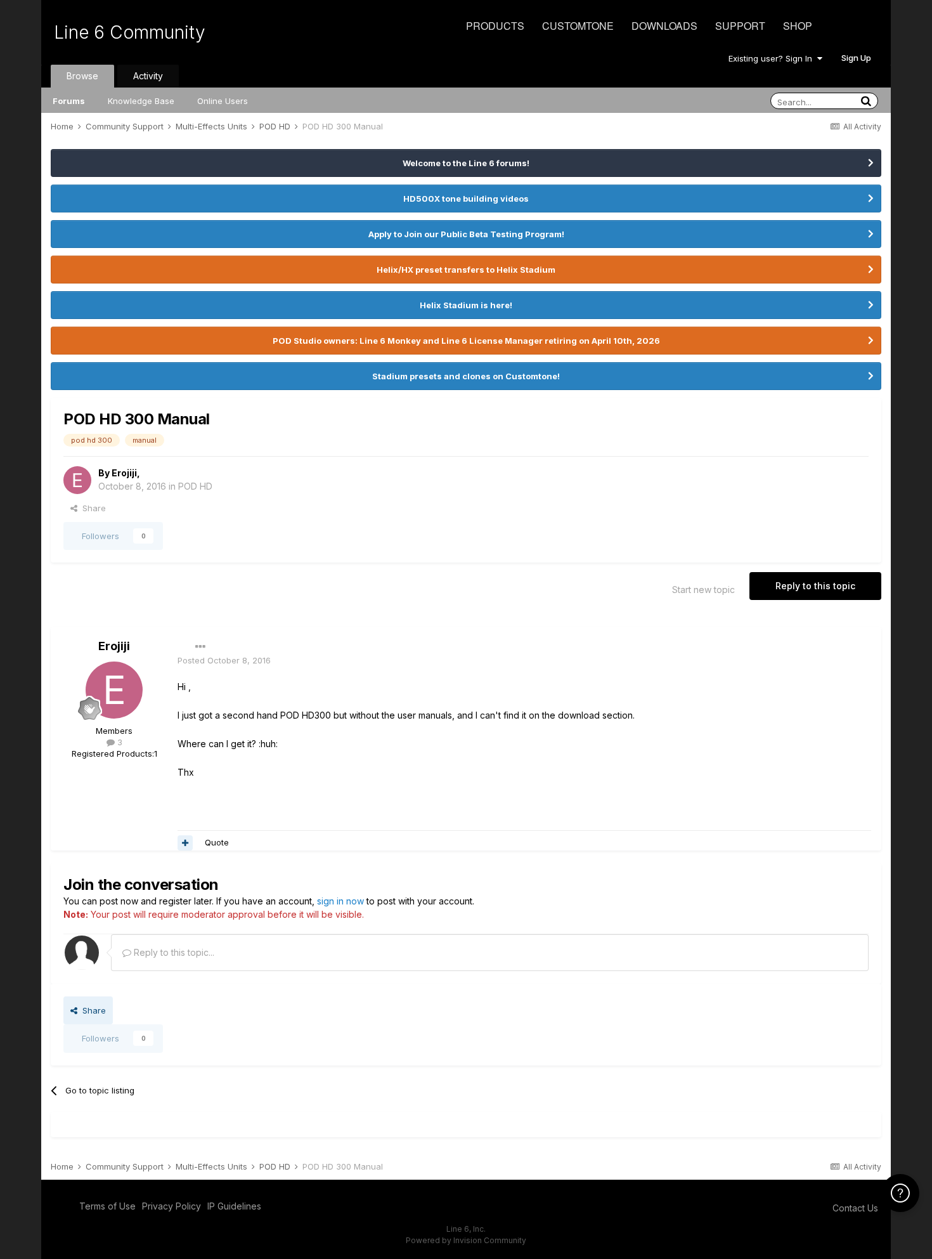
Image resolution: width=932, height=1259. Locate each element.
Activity (148, 75)
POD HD (195, 486)
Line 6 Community (129, 32)
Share (91, 508)
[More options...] (200, 647)
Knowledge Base (141, 101)
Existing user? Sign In (772, 58)
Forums (69, 101)
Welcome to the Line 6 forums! (466, 163)
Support (740, 25)
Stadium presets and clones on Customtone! (466, 376)
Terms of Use (107, 1206)
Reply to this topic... (172, 952)
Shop (797, 25)
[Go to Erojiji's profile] (77, 480)
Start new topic (703, 589)
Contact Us (855, 1208)
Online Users (222, 101)
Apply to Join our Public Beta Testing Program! (466, 234)
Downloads (664, 25)
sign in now (340, 901)
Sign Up (856, 58)
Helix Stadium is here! (466, 305)
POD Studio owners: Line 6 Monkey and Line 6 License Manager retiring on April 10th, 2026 (466, 341)
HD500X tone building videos (466, 198)
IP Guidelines (234, 1206)
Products (495, 25)
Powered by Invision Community (466, 1240)
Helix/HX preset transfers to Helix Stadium (466, 269)
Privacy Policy (171, 1206)
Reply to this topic (815, 585)
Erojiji (124, 472)
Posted (224, 660)
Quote (217, 842)
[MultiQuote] (185, 843)
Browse (82, 75)
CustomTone (578, 25)
